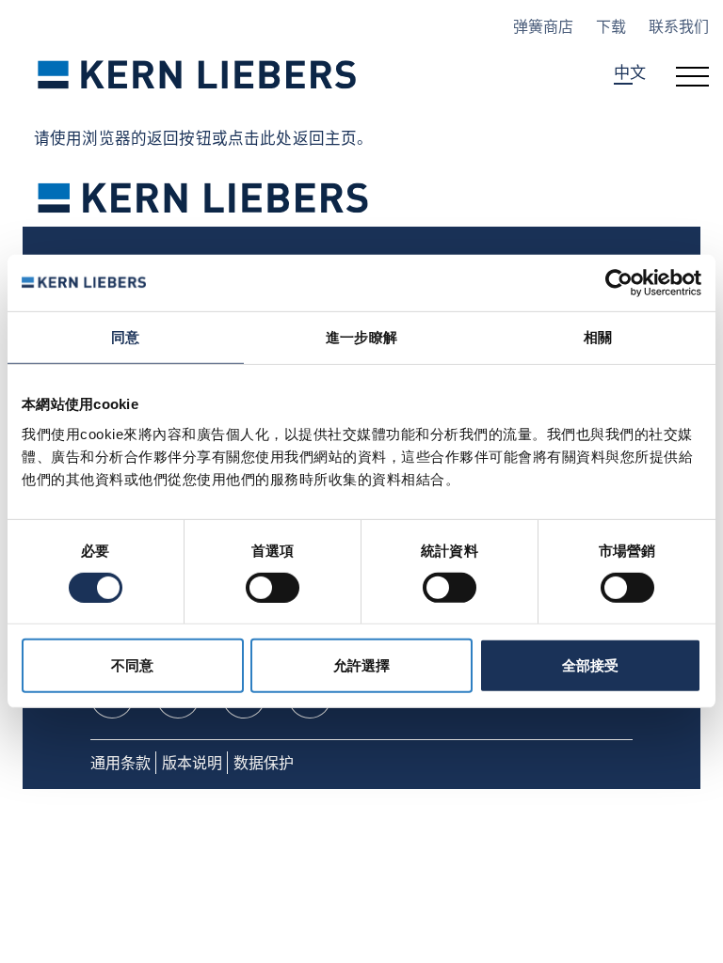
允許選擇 (361, 665)
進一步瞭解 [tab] (361, 337)
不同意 (132, 665)
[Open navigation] (692, 74)
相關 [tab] (598, 337)
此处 (276, 138)
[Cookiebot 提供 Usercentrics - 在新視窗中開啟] (619, 283)
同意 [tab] (125, 337)
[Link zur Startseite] (197, 74)
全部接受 (590, 665)
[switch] (272, 588)
